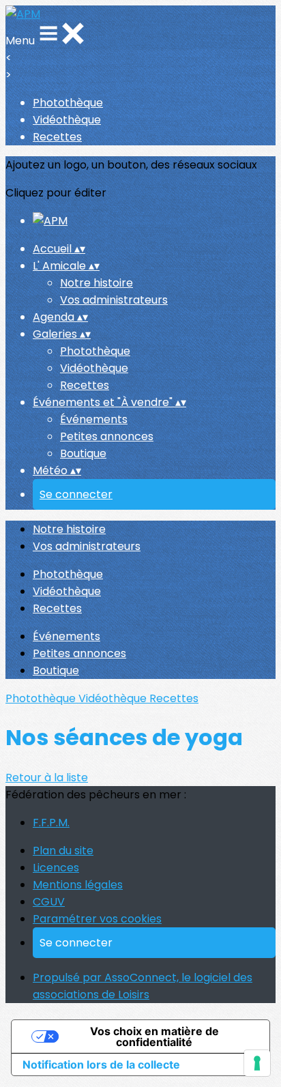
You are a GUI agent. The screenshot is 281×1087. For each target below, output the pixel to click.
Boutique (83, 453)
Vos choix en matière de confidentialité (154, 1036)
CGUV (49, 902)
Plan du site (63, 850)
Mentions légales (78, 885)
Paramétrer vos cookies (97, 919)
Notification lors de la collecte (101, 1064)
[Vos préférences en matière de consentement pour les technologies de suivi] (257, 1063)
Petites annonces (106, 436)
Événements (94, 419)
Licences (56, 867)
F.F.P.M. (51, 822)
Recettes (57, 137)
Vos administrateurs (114, 300)
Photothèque (68, 103)
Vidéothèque (67, 120)
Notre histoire (96, 283)
